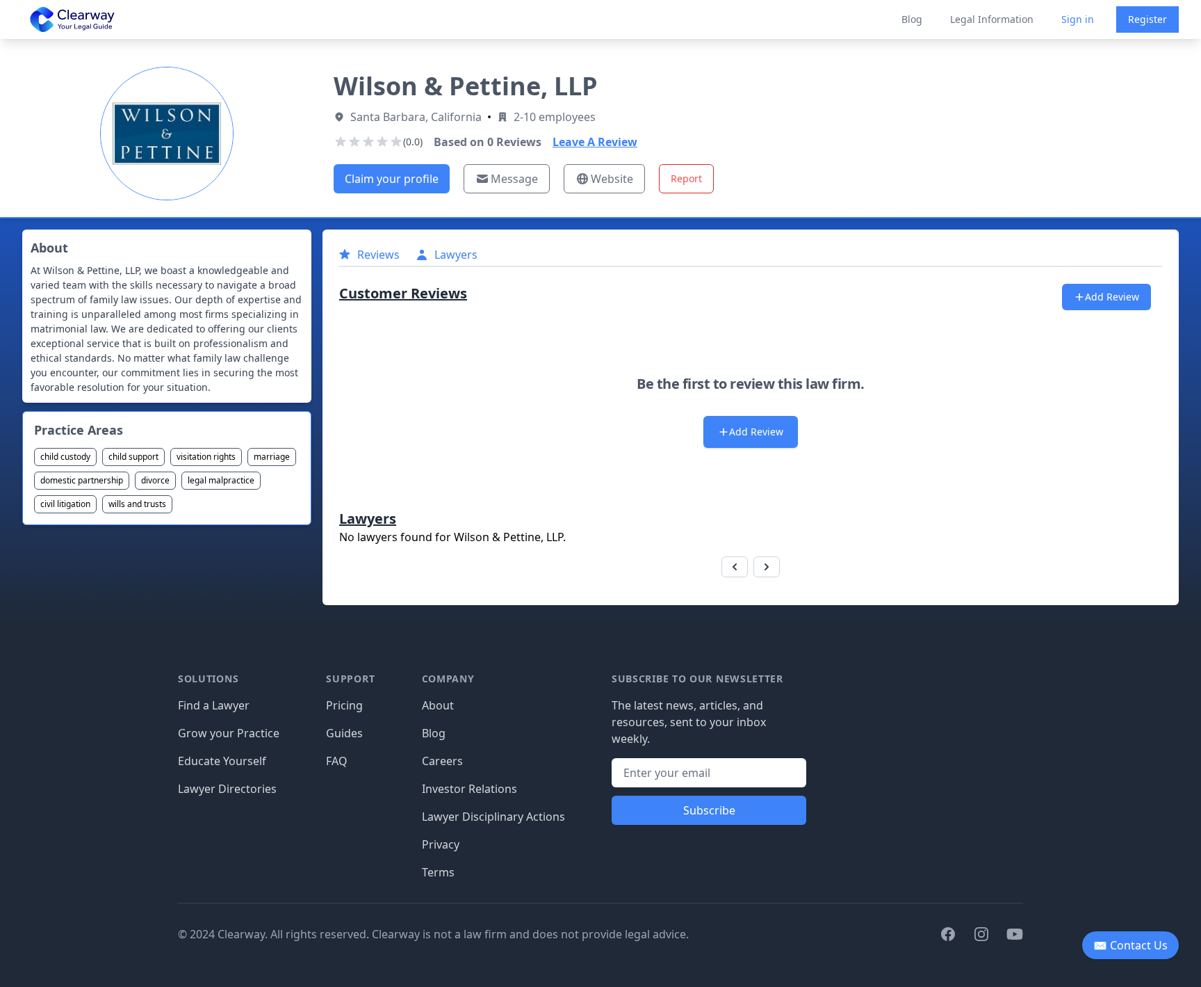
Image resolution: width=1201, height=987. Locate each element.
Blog (911, 19)
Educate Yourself (222, 761)
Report (686, 178)
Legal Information (991, 19)
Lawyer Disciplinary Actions (493, 816)
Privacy (440, 844)
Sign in (1077, 19)
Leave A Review (595, 142)
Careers (442, 761)
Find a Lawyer (214, 705)
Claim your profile (392, 178)
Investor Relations (469, 788)
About (438, 705)
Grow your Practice (228, 733)
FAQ (337, 761)
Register (1147, 19)
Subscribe (709, 810)
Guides (344, 733)
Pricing (344, 705)
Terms (438, 872)
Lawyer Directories (227, 788)
